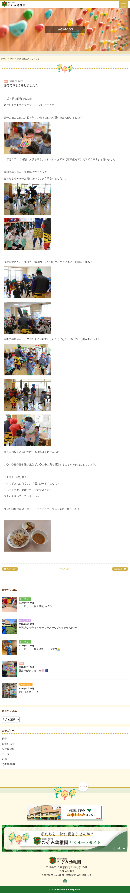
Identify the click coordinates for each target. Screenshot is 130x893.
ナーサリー (8, 754)
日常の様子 (8, 743)
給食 (4, 738)
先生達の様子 (9, 749)
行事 (4, 759)
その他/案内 (8, 764)
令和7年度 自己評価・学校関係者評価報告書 (67, 875)
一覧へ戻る (65, 568)
